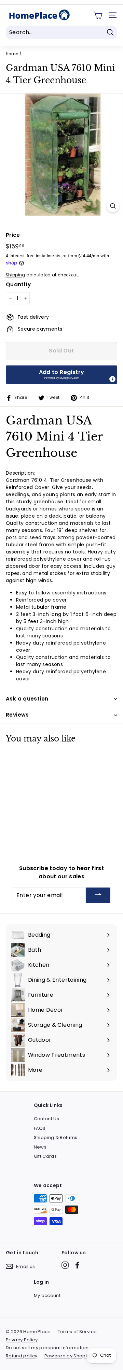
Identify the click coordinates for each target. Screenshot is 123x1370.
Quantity (18, 284)
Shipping (15, 275)
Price (13, 235)
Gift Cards (45, 1156)
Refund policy (22, 1356)
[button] (61, 374)
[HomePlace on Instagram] (65, 1265)
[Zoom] (113, 206)
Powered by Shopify (67, 1356)
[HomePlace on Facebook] (77, 1265)
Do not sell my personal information (47, 1347)
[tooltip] (112, 379)
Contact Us (46, 1118)
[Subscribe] (98, 896)
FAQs (39, 1128)
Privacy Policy (22, 1340)
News (40, 1147)
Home (12, 54)
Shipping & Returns (56, 1137)
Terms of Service (77, 1331)
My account (47, 1295)
